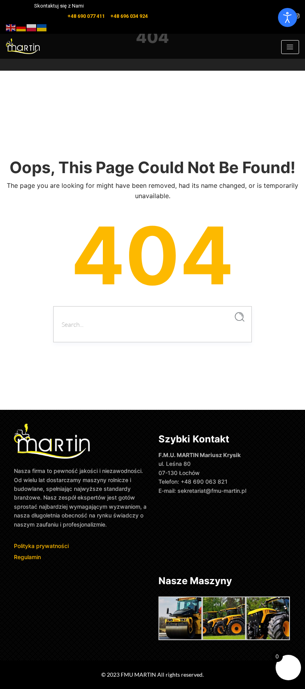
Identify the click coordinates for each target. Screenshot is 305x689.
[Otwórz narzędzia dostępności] (287, 17)
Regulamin (27, 557)
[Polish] (32, 27)
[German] (21, 27)
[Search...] (240, 317)
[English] (11, 27)
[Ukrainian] (42, 27)
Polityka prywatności (42, 545)
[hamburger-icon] (290, 47)
